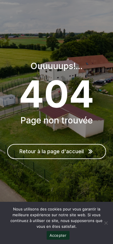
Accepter (58, 235)
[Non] (106, 223)
